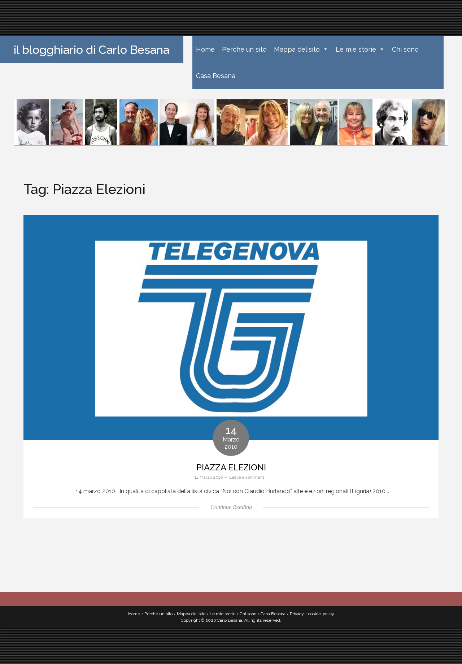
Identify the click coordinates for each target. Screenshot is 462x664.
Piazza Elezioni (231, 467)
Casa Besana (215, 75)
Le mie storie (356, 49)
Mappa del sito (297, 49)
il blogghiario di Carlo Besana (91, 49)
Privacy (297, 613)
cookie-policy (321, 613)
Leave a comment (246, 477)
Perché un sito (244, 49)
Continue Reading (231, 507)
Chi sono (405, 49)
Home (205, 49)
